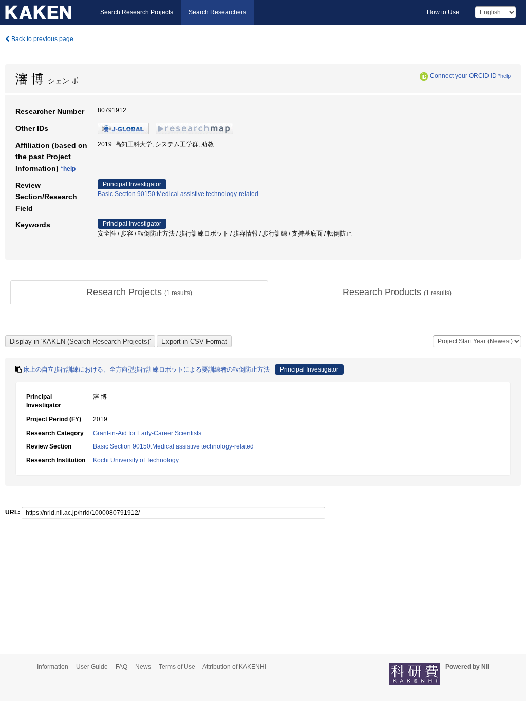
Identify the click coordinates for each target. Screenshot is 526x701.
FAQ (121, 666)
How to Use (443, 12)
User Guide (92, 666)
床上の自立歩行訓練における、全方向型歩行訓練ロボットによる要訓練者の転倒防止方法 (146, 369)
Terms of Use (177, 666)
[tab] (139, 292)
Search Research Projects (136, 12)
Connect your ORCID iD (463, 76)
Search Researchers (217, 12)
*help (504, 76)
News (143, 666)
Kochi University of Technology (136, 460)
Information (52, 666)
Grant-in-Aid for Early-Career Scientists (147, 433)
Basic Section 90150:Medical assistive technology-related (178, 194)
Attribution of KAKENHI (234, 666)
